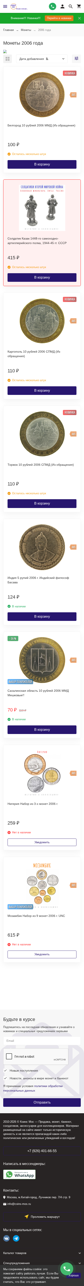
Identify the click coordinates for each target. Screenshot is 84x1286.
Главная (8, 30)
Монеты (26, 30)
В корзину (42, 164)
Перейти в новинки (59, 18)
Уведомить (42, 842)
